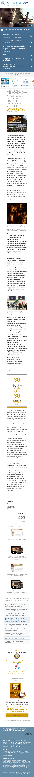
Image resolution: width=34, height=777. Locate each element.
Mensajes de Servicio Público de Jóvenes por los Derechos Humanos (14, 48)
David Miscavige (16, 761)
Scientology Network (22, 760)
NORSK (25, 743)
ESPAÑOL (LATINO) (13, 745)
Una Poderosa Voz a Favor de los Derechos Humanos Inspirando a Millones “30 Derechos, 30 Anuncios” (16, 620)
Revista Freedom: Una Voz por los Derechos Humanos (13, 66)
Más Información (25, 753)
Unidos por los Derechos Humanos (11, 766)
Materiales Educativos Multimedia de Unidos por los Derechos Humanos (16, 614)
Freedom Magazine (21, 763)
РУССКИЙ (24, 742)
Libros (10, 753)
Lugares (10, 755)
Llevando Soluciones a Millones (14, 638)
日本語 (19, 742)
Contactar (5, 755)
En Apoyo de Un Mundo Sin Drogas (21, 765)
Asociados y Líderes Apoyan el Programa (14, 641)
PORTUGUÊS (18, 746)
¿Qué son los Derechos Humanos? (12, 41)
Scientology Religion (7, 761)
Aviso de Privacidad (12, 773)
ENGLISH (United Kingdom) (22, 740)
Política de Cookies (21, 773)
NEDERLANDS (8, 743)
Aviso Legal (8, 775)
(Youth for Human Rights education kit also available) (17, 720)
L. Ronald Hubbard (7, 751)
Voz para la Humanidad (8, 752)
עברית (15, 742)
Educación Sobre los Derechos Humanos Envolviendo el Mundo (14, 634)
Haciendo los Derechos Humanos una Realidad (12, 35)
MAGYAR (20, 743)
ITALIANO (11, 746)
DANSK (4, 742)
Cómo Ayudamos (5, 86)
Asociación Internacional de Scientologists (17, 763)
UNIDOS (6, 54)
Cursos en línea (16, 753)
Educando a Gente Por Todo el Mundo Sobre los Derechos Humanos (16, 610)
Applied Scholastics (25, 85)
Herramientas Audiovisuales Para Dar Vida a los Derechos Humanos (16, 625)
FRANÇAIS (9, 742)
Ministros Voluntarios (19, 752)
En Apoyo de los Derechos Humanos (13, 59)
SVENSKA (5, 745)
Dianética (14, 760)
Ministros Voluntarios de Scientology (17, 762)
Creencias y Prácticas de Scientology (20, 751)
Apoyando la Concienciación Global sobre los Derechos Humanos (15, 605)
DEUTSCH (15, 743)
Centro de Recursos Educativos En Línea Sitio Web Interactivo (17, 629)
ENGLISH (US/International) (9, 740)
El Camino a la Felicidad (15, 86)
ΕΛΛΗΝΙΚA (5, 746)
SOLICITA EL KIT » (17, 715)
